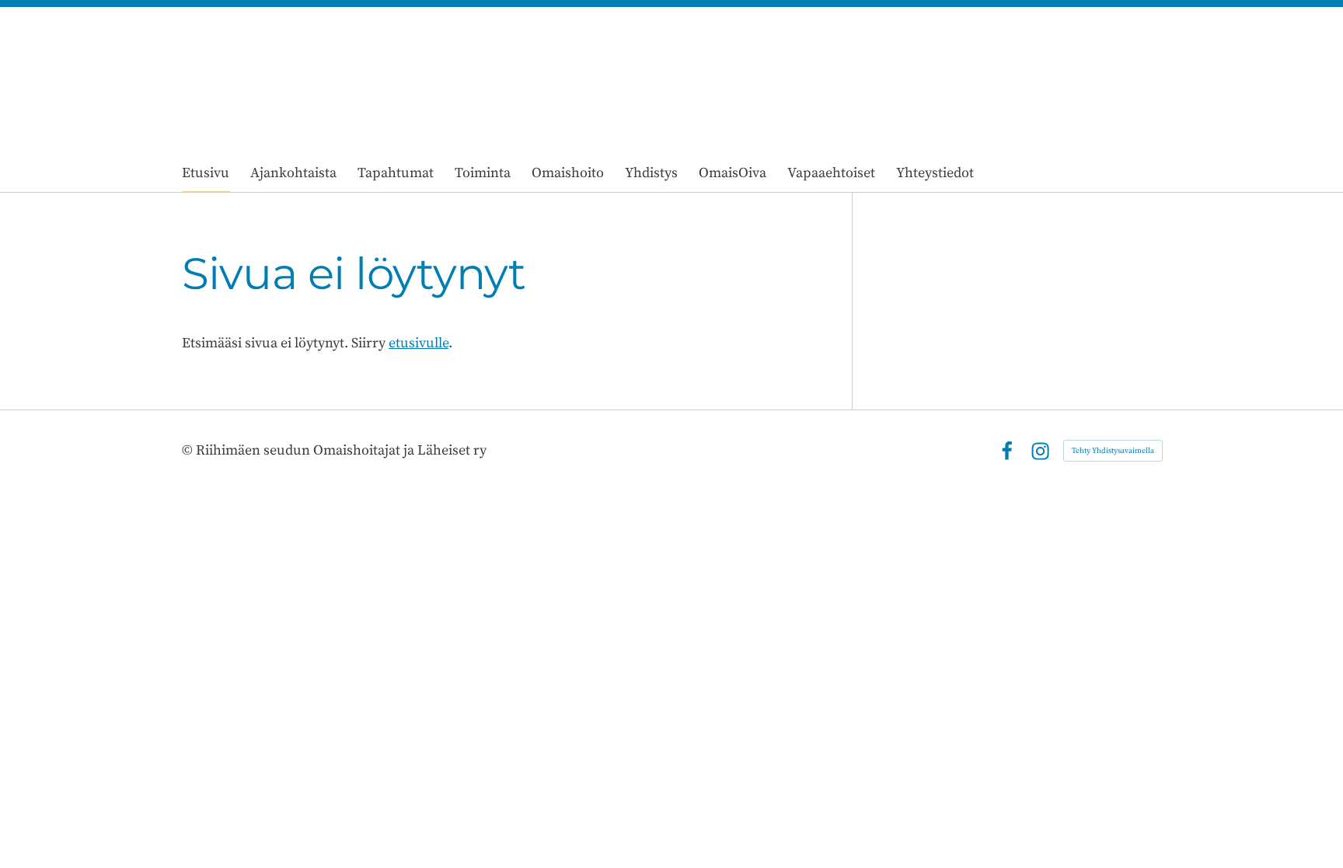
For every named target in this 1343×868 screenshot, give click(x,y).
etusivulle (418, 343)
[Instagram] (1040, 451)
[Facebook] (1007, 451)
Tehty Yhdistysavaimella (1113, 450)
